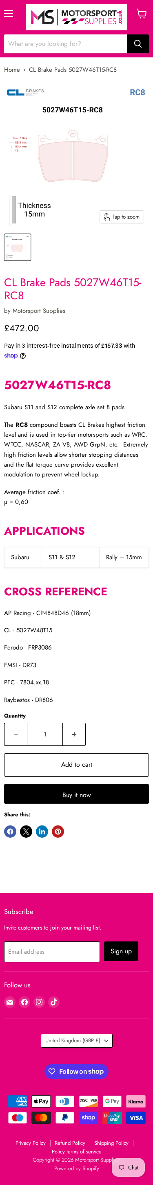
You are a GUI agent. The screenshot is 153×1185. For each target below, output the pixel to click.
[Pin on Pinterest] (58, 831)
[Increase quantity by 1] (74, 734)
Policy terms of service (77, 1151)
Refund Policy (70, 1143)
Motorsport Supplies (39, 310)
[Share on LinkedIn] (42, 831)
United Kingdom (72, 1040)
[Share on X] (26, 831)
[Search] (138, 43)
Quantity (15, 716)
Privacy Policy (31, 1143)
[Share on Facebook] (10, 831)
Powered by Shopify (76, 1168)
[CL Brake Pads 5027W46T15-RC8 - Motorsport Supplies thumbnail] (17, 247)
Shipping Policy (111, 1143)
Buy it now (76, 795)
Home (12, 69)
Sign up (121, 951)
